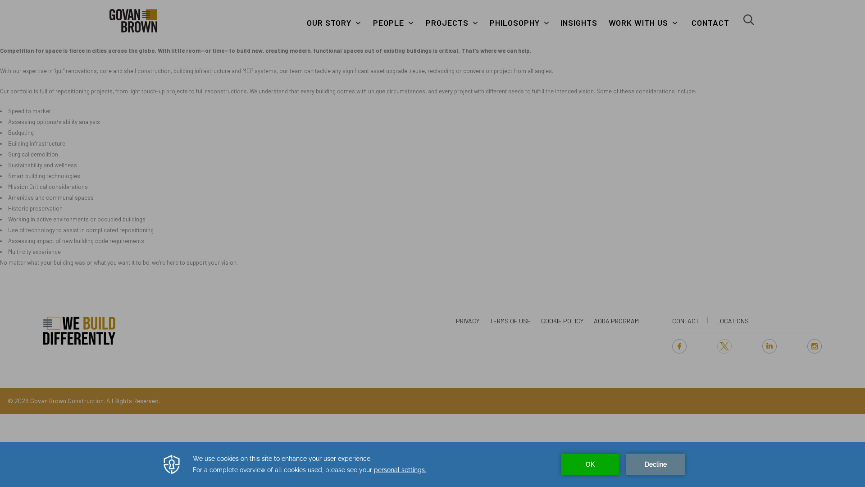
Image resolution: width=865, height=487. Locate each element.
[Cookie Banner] (432, 464)
